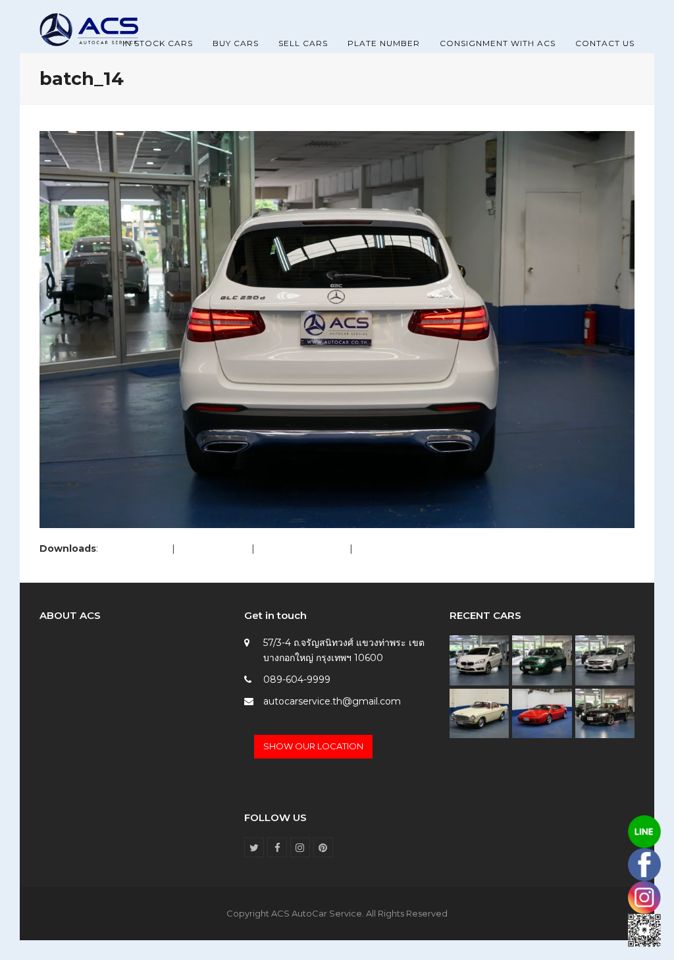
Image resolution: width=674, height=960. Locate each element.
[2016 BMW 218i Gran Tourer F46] (479, 660)
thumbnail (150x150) (400, 548)
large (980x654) (213, 548)
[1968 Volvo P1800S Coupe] (479, 712)
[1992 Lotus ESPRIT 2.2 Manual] (541, 712)
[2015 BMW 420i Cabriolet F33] (605, 712)
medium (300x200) (302, 548)
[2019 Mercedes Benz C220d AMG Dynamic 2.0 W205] (605, 660)
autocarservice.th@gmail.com (332, 701)
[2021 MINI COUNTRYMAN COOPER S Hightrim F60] (541, 660)
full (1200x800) (135, 548)
